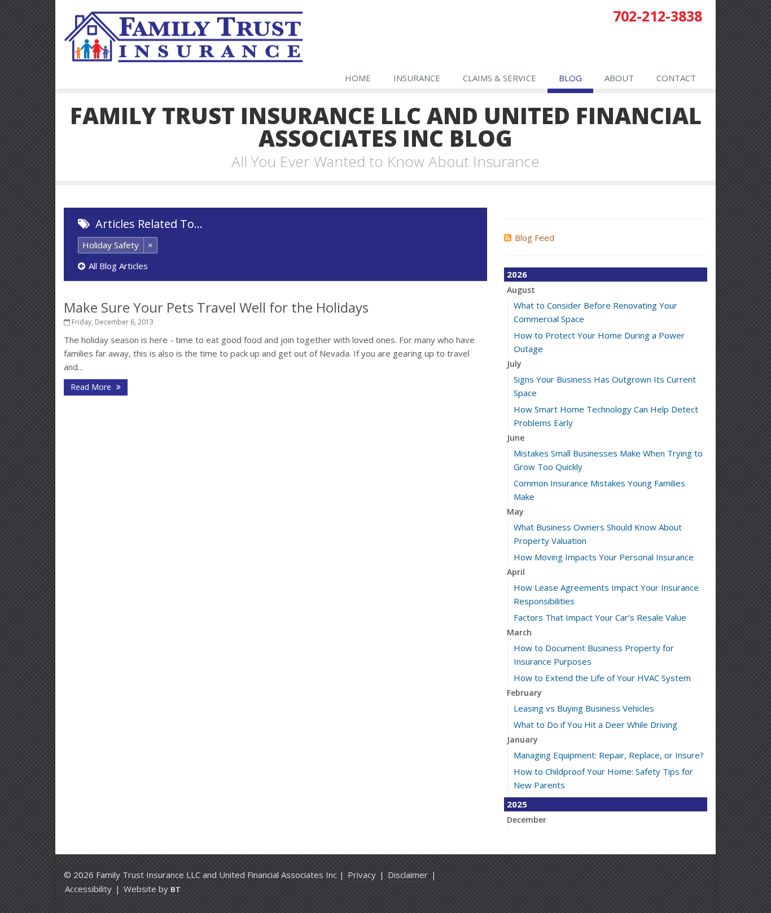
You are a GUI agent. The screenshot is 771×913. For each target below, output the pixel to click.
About (619, 78)
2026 (517, 274)
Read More (92, 386)
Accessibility (88, 888)
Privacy (362, 874)
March (519, 632)
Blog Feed (534, 237)
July (514, 363)
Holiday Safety (110, 245)
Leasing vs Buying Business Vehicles (584, 708)
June (515, 437)
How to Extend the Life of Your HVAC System (602, 677)
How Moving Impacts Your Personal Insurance (604, 557)
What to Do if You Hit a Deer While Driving (595, 724)
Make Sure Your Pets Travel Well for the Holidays (216, 307)
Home (358, 78)
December (526, 819)
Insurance (416, 78)
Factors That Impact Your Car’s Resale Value (600, 617)
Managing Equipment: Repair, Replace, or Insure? (609, 755)
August (521, 289)
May (515, 511)
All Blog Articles (118, 265)
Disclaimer (408, 874)
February (524, 692)
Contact (676, 78)
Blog (570, 78)
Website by (152, 888)
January (522, 739)
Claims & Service (499, 78)
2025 (517, 804)
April (516, 572)
